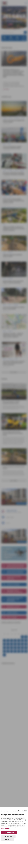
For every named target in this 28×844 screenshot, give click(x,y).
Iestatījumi (5, 811)
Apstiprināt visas (9, 832)
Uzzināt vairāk (5, 828)
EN (26, 811)
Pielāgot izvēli (8, 836)
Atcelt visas (8, 839)
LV (23, 811)
